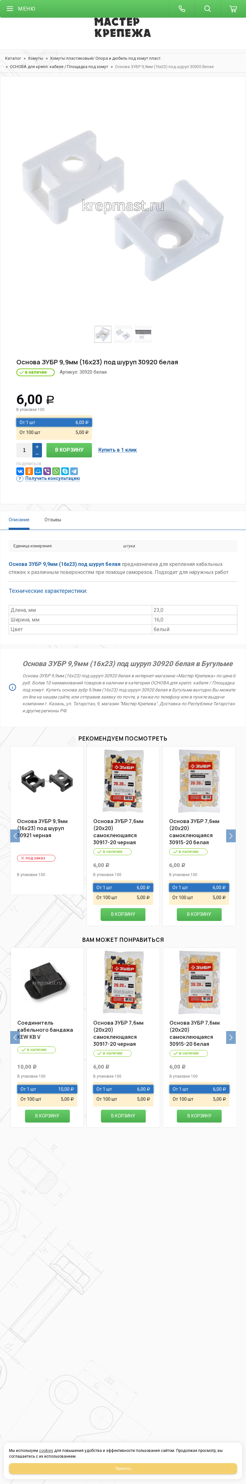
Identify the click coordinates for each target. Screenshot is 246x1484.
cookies (46, 1450)
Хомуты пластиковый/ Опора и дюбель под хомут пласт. (106, 58)
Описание (19, 519)
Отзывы (53, 519)
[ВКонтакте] (20, 471)
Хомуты (35, 58)
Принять (123, 1468)
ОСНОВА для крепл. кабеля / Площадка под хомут (59, 66)
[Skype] (65, 471)
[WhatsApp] (56, 471)
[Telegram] (74, 471)
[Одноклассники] (29, 471)
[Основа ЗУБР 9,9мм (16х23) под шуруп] (123, 205)
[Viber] (47, 471)
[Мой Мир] (38, 471)
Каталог (13, 58)
